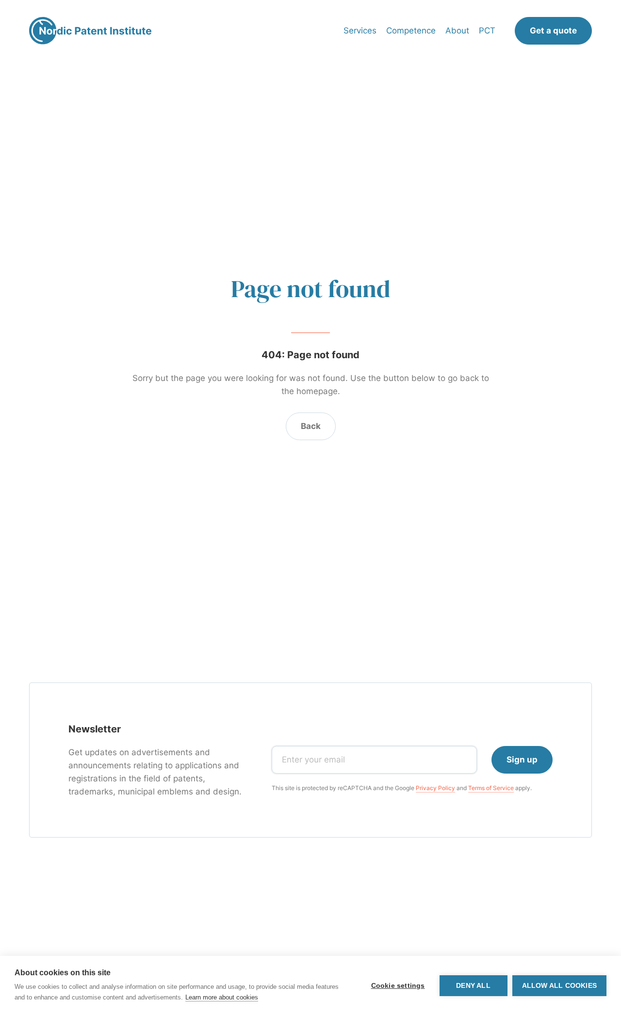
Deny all (473, 985)
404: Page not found (310, 355)
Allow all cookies (559, 985)
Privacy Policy (435, 788)
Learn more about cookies (221, 997)
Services (359, 30)
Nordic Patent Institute (90, 31)
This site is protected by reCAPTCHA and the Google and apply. (402, 788)
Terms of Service (491, 788)
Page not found (311, 288)
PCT (487, 30)
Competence (411, 30)
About (457, 30)
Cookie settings (398, 985)
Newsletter (94, 729)
